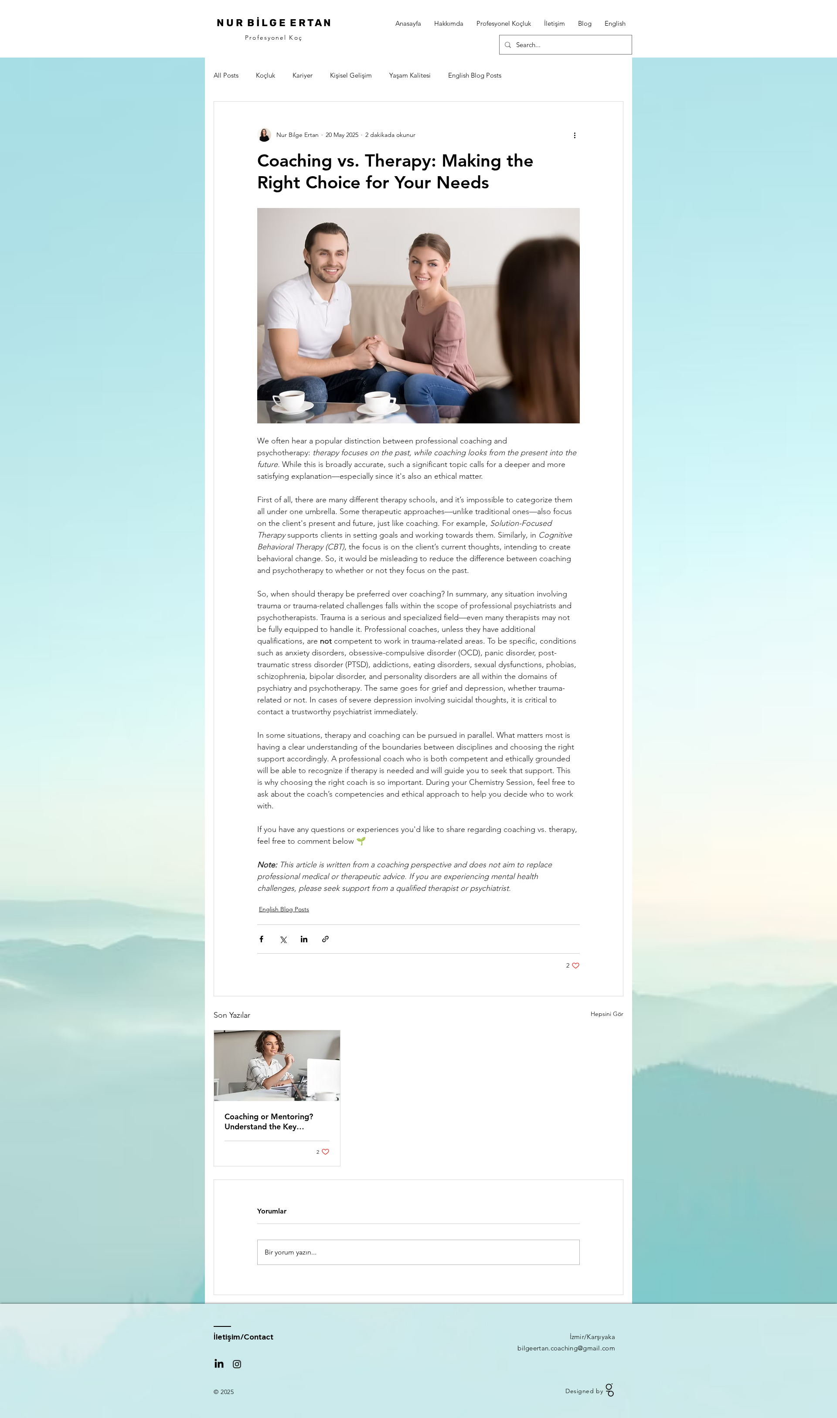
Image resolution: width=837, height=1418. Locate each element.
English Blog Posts (474, 75)
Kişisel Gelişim (351, 75)
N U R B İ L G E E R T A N (274, 23)
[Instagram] (236, 1364)
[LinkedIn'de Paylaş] (304, 939)
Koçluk (265, 75)
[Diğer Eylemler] (574, 135)
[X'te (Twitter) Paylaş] (283, 939)
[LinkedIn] (219, 1364)
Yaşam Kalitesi (410, 75)
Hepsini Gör (607, 1014)
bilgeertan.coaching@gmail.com (566, 1348)
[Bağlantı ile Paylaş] (325, 939)
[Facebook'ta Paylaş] (261, 939)
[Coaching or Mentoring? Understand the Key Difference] (277, 1065)
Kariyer (303, 75)
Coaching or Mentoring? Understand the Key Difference (269, 1121)
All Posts (226, 75)
